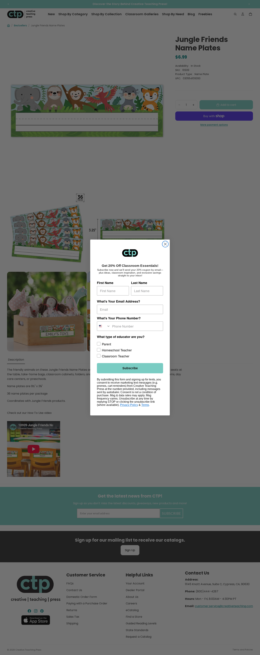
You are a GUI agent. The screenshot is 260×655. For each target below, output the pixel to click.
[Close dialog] (165, 244)
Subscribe (130, 368)
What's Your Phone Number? (119, 318)
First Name (105, 282)
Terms (145, 404)
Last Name (139, 282)
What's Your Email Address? (118, 301)
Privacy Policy (129, 404)
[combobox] (103, 326)
